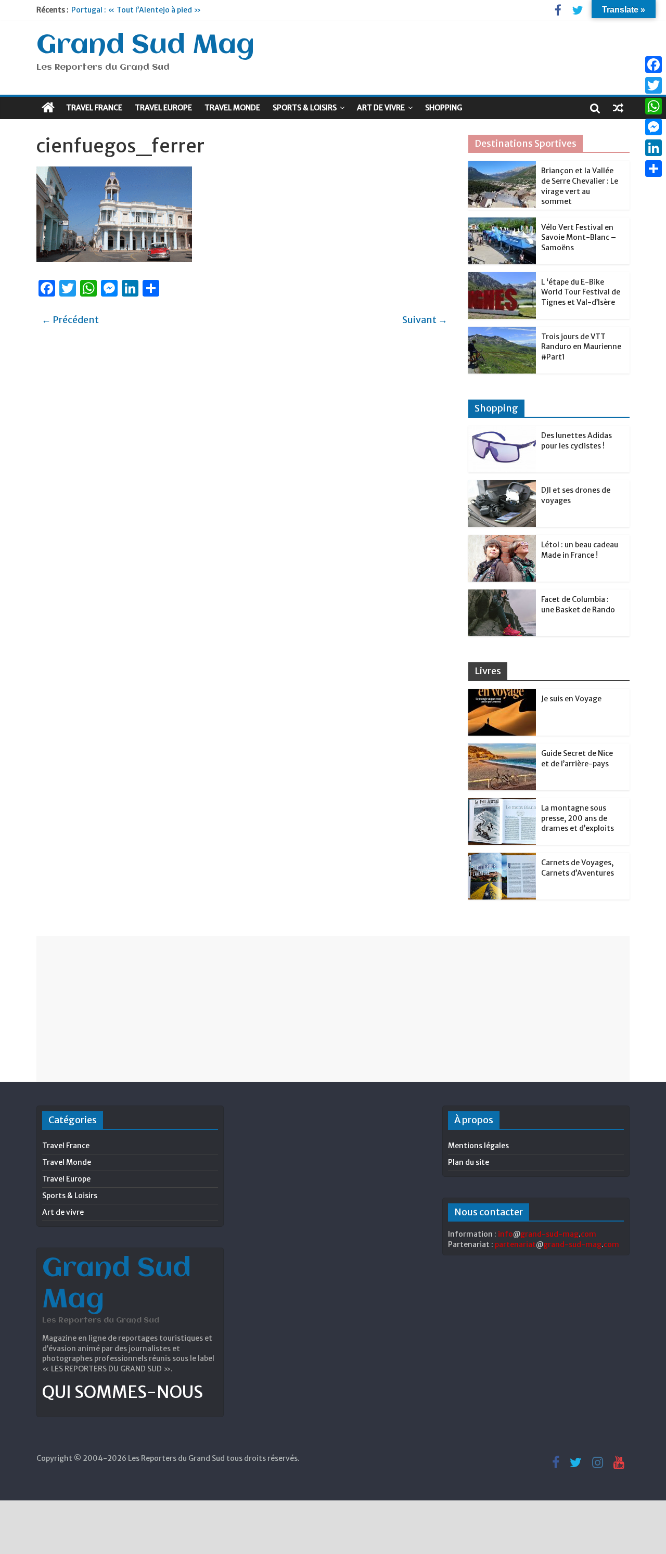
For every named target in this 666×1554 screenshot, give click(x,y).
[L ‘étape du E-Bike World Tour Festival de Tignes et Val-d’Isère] (502, 277)
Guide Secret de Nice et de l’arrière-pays (577, 758)
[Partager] (653, 168)
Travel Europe (163, 107)
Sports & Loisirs (305, 107)
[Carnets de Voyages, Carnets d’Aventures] (502, 858)
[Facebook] (653, 64)
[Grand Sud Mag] (48, 108)
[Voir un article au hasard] (618, 108)
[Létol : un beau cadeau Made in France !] (502, 540)
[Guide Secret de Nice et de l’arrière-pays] (502, 749)
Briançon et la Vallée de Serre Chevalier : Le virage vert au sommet (579, 186)
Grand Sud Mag (145, 46)
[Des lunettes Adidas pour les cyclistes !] (502, 431)
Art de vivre (381, 107)
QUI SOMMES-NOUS (122, 1392)
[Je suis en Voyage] (502, 694)
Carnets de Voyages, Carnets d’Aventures (577, 868)
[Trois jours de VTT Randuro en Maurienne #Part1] (502, 332)
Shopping (443, 107)
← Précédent (70, 320)
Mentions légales (478, 1145)
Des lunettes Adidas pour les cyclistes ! (576, 441)
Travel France (94, 107)
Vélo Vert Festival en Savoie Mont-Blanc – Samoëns (578, 237)
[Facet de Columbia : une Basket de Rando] (502, 595)
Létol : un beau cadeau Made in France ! (579, 550)
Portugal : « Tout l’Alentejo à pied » (136, 10)
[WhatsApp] (653, 106)
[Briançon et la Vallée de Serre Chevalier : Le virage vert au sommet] (502, 166)
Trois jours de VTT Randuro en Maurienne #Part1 (581, 347)
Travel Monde (232, 107)
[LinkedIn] (653, 147)
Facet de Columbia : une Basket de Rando (578, 604)
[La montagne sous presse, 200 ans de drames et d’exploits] (502, 803)
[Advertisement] (333, 1009)
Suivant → (424, 320)
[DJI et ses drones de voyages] (502, 486)
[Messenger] (653, 127)
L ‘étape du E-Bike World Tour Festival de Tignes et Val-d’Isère (580, 292)
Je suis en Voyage (571, 698)
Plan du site (468, 1162)
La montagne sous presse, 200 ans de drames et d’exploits (577, 818)
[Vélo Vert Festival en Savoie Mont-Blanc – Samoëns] (502, 223)
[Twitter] (653, 85)
